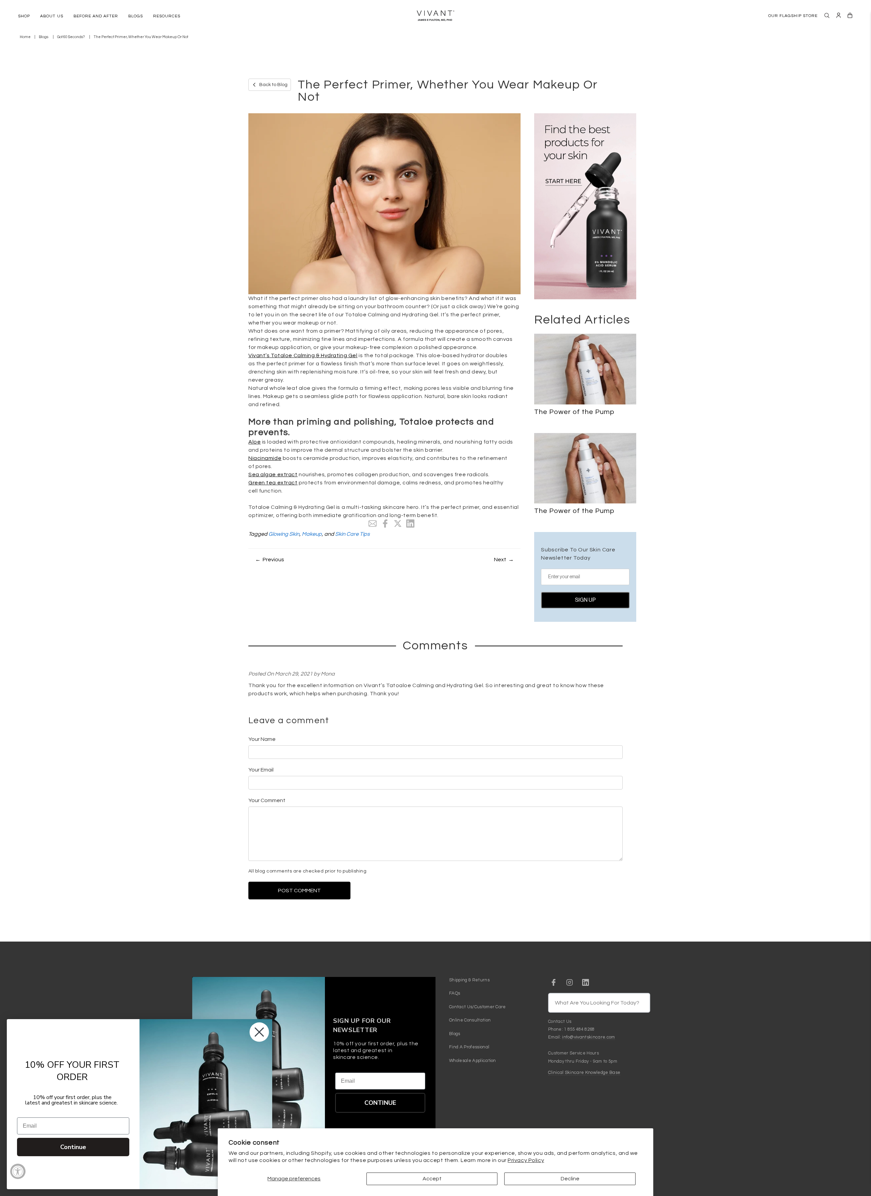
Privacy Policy (526, 1160)
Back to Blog (273, 84)
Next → (504, 559)
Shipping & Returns (469, 980)
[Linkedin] (410, 523)
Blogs (43, 37)
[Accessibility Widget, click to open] (18, 1171)
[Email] (372, 523)
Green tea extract (273, 482)
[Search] (826, 15)
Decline (570, 1178)
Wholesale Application (472, 1060)
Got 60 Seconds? (71, 37)
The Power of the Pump (574, 412)
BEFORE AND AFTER (95, 16)
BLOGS (135, 16)
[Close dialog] (259, 1032)
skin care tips (352, 534)
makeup (312, 534)
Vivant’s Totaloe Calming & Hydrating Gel (302, 355)
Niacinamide (264, 458)
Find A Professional (469, 1047)
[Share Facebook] (385, 523)
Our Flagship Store (792, 16)
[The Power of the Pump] (585, 369)
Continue (380, 1103)
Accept (432, 1178)
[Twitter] (398, 523)
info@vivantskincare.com (588, 1037)
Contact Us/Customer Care (477, 1006)
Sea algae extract (273, 474)
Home (25, 37)
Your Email (261, 770)
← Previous (269, 559)
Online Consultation (470, 1020)
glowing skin (283, 534)
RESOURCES (166, 16)
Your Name (262, 739)
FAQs (454, 993)
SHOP (24, 16)
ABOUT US (51, 16)
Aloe (254, 442)
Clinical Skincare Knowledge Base (584, 1072)
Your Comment (266, 800)
